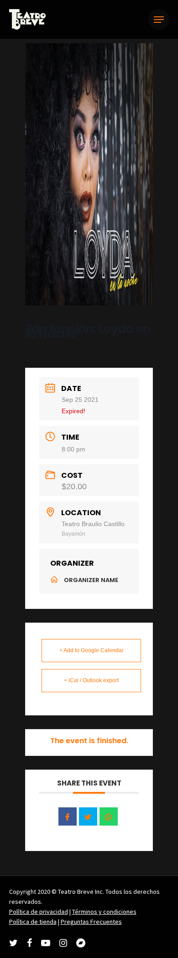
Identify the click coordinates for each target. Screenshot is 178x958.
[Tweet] (88, 816)
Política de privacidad (38, 911)
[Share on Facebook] (67, 816)
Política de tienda (33, 921)
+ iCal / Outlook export (91, 680)
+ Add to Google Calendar (91, 650)
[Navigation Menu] (158, 19)
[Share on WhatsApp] (108, 816)
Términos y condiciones (104, 911)
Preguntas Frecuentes (91, 921)
